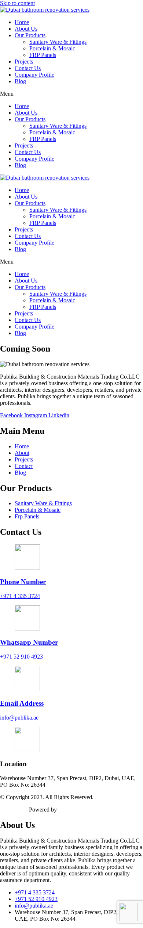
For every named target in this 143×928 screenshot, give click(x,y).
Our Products (30, 35)
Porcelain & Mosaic (52, 48)
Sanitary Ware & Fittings (58, 42)
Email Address (22, 703)
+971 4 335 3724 (20, 596)
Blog (20, 81)
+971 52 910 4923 (21, 656)
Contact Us (28, 68)
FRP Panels (42, 55)
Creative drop (74, 809)
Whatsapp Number (29, 642)
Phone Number (23, 582)
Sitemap (9, 809)
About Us (26, 29)
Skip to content (17, 3)
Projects (24, 61)
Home (22, 22)
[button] (71, 94)
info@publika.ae (19, 717)
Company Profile (34, 75)
